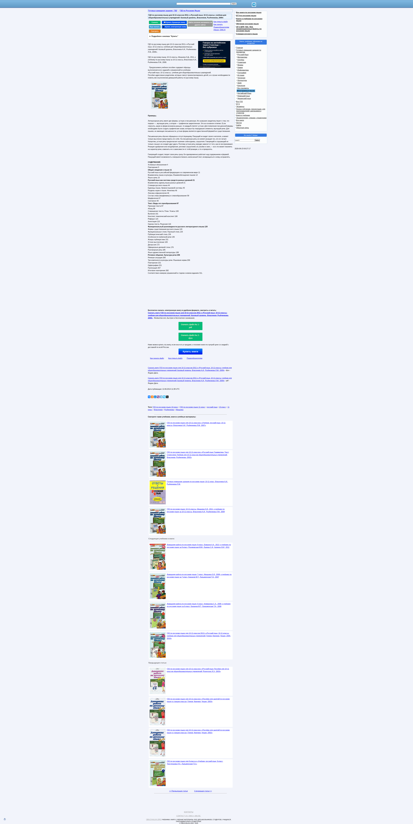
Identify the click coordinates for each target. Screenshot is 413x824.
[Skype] (164, 397)
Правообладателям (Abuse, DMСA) (221, 28)
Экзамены (240, 106)
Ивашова (179, 410)
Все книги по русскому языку (248, 12)
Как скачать (218, 24)
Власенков (158, 410)
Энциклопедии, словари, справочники (251, 118)
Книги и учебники (243, 115)
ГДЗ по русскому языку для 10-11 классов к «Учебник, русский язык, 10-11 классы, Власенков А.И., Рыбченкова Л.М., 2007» (196, 424)
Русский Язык (242, 55)
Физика (240, 65)
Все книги (240, 120)
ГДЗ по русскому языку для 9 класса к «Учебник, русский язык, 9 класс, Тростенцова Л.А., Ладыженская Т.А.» (195, 762)
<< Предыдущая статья (178, 791)
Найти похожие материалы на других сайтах (200, 23)
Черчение (241, 78)
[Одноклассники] (152, 397)
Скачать (155, 22)
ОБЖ (239, 83)
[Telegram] (161, 397)
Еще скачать (155, 27)
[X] (167, 397)
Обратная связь (242, 128)
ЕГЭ (238, 104)
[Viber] (158, 397)
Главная (239, 48)
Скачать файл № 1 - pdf (190, 325)
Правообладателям (194, 358)
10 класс (222, 407)
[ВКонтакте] (149, 397)
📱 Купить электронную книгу (174, 27)
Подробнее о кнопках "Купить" (164, 36)
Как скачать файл (157, 358)
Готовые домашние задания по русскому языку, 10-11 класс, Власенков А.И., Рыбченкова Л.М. (197, 483)
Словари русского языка (247, 34)
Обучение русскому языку (247, 24)
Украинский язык (244, 98)
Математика (242, 57)
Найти (238, 125)
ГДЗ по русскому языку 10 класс (165, 407)
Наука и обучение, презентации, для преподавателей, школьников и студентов (250, 111)
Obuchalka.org (153, 819)
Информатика (243, 70)
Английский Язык (244, 93)
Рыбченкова (169, 410)
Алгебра (240, 60)
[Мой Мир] (155, 397)
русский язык (212, 407)
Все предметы (243, 88)
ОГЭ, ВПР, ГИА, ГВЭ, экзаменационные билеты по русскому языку (249, 29)
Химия (240, 67)
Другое (239, 123)
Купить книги (190, 351)
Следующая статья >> (203, 791)
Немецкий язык (243, 96)
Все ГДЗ (239, 102)
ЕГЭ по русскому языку (246, 16)
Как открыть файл (220, 22)
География (241, 73)
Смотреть (155, 31)
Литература (242, 80)
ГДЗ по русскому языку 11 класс (192, 407)
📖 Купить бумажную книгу (174, 22)
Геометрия (241, 62)
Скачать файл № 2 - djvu (190, 336)
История (240, 75)
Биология (241, 86)
